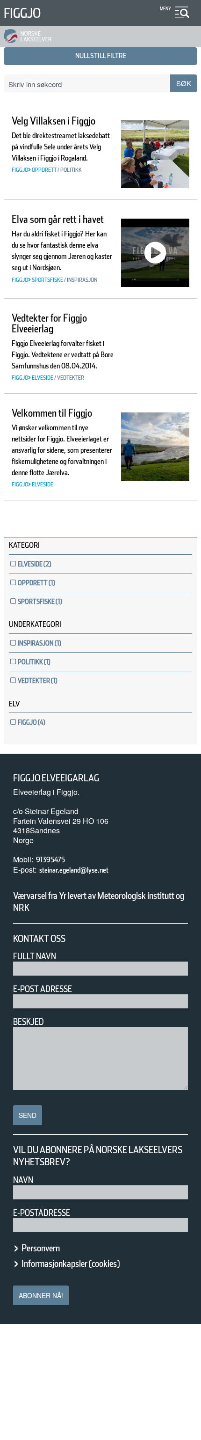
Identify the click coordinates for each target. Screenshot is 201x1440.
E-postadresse (41, 1213)
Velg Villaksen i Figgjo (53, 121)
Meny (165, 8)
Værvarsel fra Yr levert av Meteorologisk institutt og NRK (98, 901)
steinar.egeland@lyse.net (73, 870)
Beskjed (28, 1022)
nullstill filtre (100, 55)
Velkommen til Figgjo (52, 413)
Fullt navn (34, 956)
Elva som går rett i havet (58, 219)
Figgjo (22, 13)
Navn (23, 1180)
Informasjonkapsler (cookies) (71, 1263)
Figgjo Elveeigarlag (56, 778)
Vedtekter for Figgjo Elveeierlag (49, 323)
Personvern (41, 1248)
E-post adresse (42, 989)
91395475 (50, 859)
